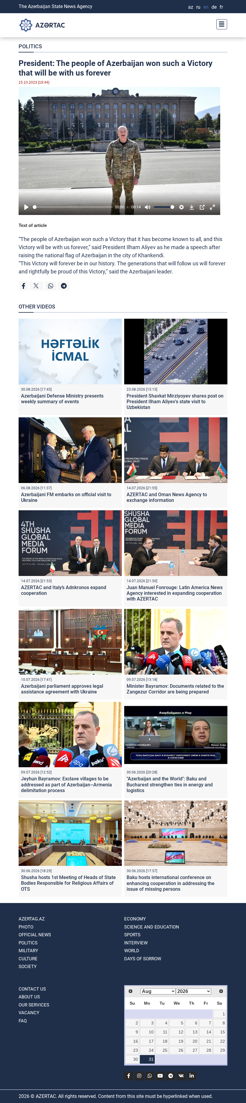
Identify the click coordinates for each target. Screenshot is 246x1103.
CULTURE (28, 958)
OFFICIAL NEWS (35, 935)
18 (165, 1041)
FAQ (23, 1021)
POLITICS (30, 46)
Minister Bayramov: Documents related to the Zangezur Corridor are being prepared (175, 689)
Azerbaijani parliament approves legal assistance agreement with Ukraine (62, 689)
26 (180, 1050)
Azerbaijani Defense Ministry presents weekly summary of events (62, 398)
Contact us (32, 989)
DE (214, 7)
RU (198, 7)
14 (208, 1032)
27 (195, 1050)
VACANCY (29, 1012)
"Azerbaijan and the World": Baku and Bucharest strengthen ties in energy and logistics (170, 784)
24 (151, 1050)
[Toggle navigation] (219, 23)
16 (135, 1041)
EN (205, 7)
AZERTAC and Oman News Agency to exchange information (167, 497)
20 (195, 1041)
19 (180, 1041)
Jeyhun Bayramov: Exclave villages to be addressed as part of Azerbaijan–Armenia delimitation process (66, 784)
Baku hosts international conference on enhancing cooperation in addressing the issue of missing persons (170, 883)
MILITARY (28, 950)
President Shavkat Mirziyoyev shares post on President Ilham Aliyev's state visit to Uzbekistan (175, 401)
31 (151, 1059)
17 (151, 1041)
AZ (190, 7)
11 (165, 1032)
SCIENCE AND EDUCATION (151, 927)
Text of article (33, 225)
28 (208, 1050)
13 (195, 1032)
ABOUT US (29, 997)
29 (222, 1050)
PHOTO (26, 927)
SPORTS (132, 935)
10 (151, 1032)
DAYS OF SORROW (142, 958)
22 (222, 1041)
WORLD (131, 950)
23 (135, 1050)
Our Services (34, 1005)
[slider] (73, 207)
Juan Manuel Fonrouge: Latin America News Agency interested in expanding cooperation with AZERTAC (175, 593)
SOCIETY (28, 966)
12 (180, 1032)
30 (135, 1059)
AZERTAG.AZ (32, 919)
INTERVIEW (136, 943)
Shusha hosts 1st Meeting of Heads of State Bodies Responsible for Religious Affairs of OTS (68, 883)
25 (165, 1050)
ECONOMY (135, 919)
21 (208, 1041)
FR (221, 7)
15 (222, 1032)
